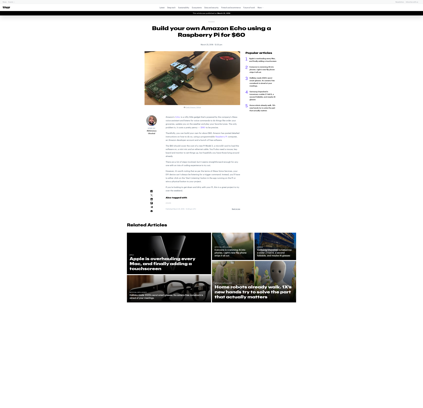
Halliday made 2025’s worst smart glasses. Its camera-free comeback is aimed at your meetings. (262, 82)
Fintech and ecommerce (231, 7)
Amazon (168, 203)
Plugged (211, 22)
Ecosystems (197, 7)
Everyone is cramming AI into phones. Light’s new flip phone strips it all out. (262, 69)
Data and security (211, 7)
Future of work (249, 7)
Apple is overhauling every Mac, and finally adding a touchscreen (262, 59)
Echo (177, 117)
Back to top (236, 209)
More (260, 7)
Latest (162, 7)
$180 (203, 127)
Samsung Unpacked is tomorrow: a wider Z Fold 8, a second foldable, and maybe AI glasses (262, 95)
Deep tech (171, 7)
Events (10, 2)
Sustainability (183, 7)
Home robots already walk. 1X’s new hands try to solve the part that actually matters (262, 108)
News (4, 2)
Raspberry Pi (221, 136)
